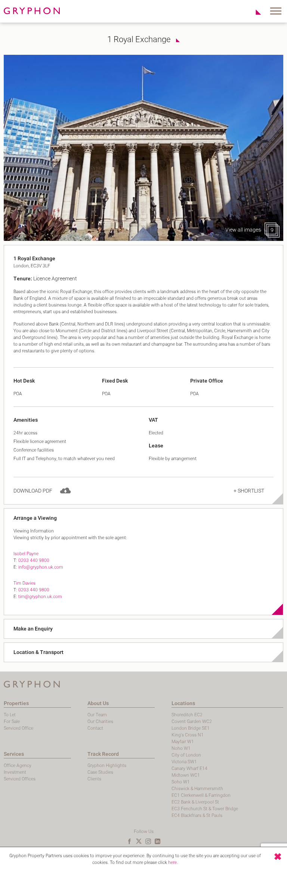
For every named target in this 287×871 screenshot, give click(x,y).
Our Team (97, 714)
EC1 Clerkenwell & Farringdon (201, 795)
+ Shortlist (249, 491)
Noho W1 (181, 748)
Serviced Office (18, 728)
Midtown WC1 (186, 775)
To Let (10, 714)
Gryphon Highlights (106, 765)
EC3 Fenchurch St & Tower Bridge (205, 808)
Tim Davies (24, 583)
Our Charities (100, 721)
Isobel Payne (25, 553)
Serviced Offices (20, 779)
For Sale (12, 721)
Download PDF (32, 491)
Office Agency (17, 765)
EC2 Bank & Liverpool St (195, 802)
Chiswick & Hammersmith (197, 788)
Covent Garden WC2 (192, 721)
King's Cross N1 (188, 735)
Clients (94, 779)
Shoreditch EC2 (187, 714)
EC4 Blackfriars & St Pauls (197, 815)
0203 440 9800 (33, 560)
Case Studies (100, 772)
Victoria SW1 (184, 761)
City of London (186, 755)
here (172, 862)
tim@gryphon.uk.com (40, 596)
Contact (95, 728)
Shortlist (254, 12)
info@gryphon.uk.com (40, 567)
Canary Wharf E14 (189, 768)
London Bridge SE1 (191, 728)
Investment (15, 772)
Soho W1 (181, 782)
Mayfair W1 (183, 741)
